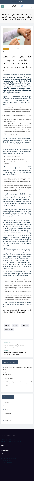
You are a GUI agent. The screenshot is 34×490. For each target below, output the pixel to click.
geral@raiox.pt (5, 450)
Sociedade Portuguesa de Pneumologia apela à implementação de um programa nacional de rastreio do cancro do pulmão (17, 383)
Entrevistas (7, 405)
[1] (26, 262)
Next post (6, 350)
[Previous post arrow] (30, 345)
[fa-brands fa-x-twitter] (15, 1)
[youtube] (19, 1)
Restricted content (9, 378)
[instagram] (17, 1)
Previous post (7, 342)
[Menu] (2, 6)
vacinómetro (9, 330)
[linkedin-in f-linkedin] (21, 1)
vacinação (25, 325)
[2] (14, 268)
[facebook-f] (13, 1)
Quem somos (8, 413)
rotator (15, 325)
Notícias (6, 49)
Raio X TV (7, 417)
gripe (7, 325)
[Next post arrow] (30, 353)
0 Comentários (7, 52)
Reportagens (8, 420)
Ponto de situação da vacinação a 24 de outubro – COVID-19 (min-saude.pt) (17, 311)
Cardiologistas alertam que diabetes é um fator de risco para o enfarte (15, 353)
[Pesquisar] (31, 7)
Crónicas (7, 402)
